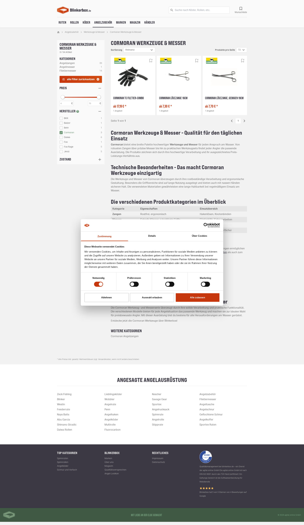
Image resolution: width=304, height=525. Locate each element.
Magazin (135, 22)
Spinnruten (62, 458)
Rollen (74, 22)
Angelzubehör (103, 22)
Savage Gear (159, 399)
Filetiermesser (208, 399)
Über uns (109, 462)
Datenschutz (158, 462)
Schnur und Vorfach (67, 470)
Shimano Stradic (66, 424)
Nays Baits (63, 414)
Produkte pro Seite (225, 50)
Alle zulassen (197, 297)
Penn (107, 409)
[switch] (134, 284)
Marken (121, 22)
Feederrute (63, 409)
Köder (86, 22)
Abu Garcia (63, 419)
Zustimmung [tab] (105, 236)
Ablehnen (106, 297)
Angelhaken (111, 414)
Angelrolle (158, 419)
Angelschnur (207, 409)
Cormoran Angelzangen (125, 336)
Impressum (157, 458)
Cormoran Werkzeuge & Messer (126, 32)
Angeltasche (207, 404)
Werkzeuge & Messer (94, 32)
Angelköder (111, 419)
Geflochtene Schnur (211, 414)
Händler (149, 22)
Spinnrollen (62, 462)
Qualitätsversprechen (115, 470)
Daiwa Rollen (64, 430)
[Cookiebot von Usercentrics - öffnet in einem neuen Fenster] (206, 225)
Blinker (61, 399)
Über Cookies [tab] (199, 235)
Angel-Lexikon (111, 474)
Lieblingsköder (113, 394)
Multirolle (110, 424)
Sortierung (116, 50)
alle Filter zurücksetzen (81, 79)
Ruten (62, 22)
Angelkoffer (206, 419)
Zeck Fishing (64, 394)
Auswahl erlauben (152, 297)
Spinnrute (157, 414)
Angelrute (110, 404)
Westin (61, 404)
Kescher (156, 394)
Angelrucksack (160, 409)
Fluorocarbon (112, 430)
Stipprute (157, 424)
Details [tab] (152, 235)
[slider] (63, 97)
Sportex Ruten (208, 424)
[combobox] (139, 49)
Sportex (156, 404)
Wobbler (109, 399)
